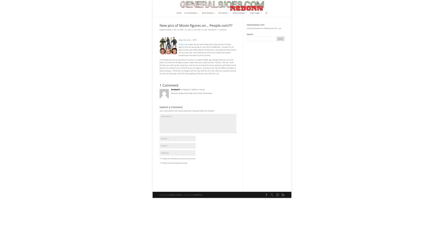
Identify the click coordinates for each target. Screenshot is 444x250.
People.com (183, 44)
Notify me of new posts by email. (175, 163)
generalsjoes (167, 30)
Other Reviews (207, 13)
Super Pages (255, 13)
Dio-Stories (223, 13)
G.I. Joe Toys (196, 30)
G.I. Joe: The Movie (209, 30)
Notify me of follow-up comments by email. (179, 159)
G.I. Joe (187, 30)
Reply (231, 91)
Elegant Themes (176, 195)
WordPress (198, 195)
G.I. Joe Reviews (190, 13)
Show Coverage (239, 13)
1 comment (222, 30)
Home (179, 13)
